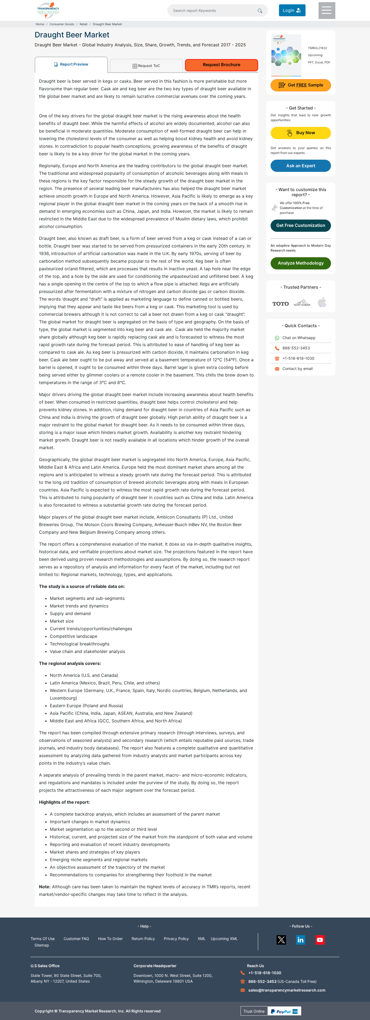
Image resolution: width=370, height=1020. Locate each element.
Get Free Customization (300, 225)
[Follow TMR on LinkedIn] (301, 938)
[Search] (260, 10)
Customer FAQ (76, 938)
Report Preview (73, 64)
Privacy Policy (176, 938)
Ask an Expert (300, 165)
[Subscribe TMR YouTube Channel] (320, 938)
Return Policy (143, 938)
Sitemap (41, 945)
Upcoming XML (224, 938)
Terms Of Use (43, 938)
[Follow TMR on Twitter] (281, 938)
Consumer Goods (62, 24)
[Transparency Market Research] (48, 9)
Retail (83, 24)
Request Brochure (221, 64)
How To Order (110, 938)
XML (202, 938)
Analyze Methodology (301, 263)
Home (40, 24)
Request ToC (149, 65)
